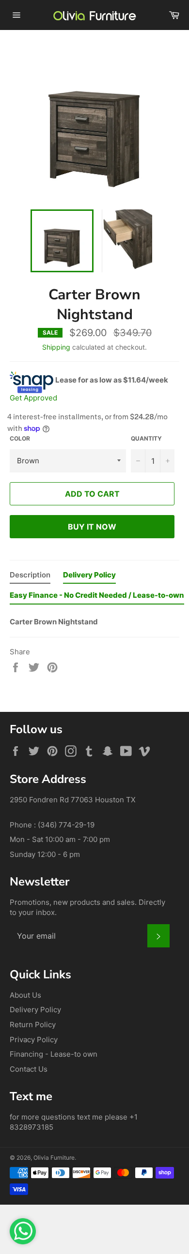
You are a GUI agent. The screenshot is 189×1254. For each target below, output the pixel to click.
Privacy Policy (34, 1039)
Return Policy (33, 1024)
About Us (25, 995)
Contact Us (28, 1069)
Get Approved (33, 397)
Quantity (146, 438)
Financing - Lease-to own (53, 1054)
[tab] (30, 577)
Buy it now (92, 526)
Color (20, 438)
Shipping (56, 347)
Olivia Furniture (54, 1157)
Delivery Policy (35, 1009)
